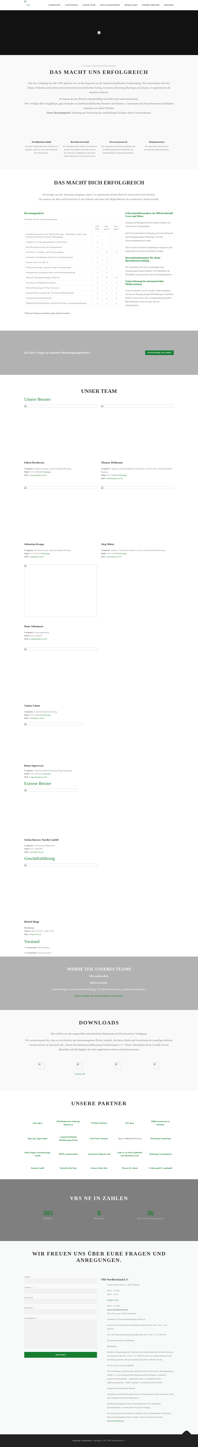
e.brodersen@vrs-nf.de (38, 475)
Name (27, 1277)
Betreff (29, 1308)
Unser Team (89, 5)
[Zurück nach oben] (186, 1434)
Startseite (54, 5)
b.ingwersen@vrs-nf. (37, 777)
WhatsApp (47, 472)
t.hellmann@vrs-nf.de (114, 478)
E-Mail (28, 1287)
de (46, 777)
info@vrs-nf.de (35, 934)
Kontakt (169, 5)
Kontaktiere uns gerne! (159, 353)
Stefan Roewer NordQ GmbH (41, 839)
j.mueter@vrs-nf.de (113, 557)
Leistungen (71, 5)
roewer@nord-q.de (36, 852)
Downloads (131, 5)
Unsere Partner (150, 5)
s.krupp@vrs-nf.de (36, 557)
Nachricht (30, 1318)
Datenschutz (86, 1441)
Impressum (76, 1441)
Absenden (60, 1355)
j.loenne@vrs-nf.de (36, 718)
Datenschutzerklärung (115, 1421)
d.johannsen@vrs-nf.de (38, 639)
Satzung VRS (80, 1074)
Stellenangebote (110, 5)
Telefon (28, 1297)
